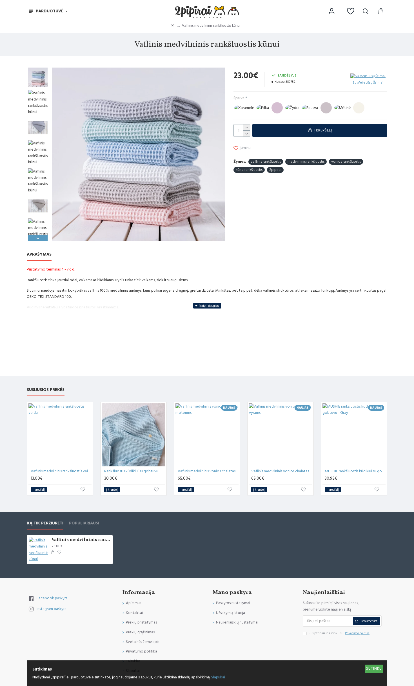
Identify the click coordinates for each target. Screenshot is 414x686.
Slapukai (218, 677)
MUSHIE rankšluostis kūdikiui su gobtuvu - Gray (355, 471)
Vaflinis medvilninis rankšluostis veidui (61, 471)
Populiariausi (84, 523)
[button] (38, 69)
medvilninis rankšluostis (306, 161)
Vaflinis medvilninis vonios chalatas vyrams (281, 471)
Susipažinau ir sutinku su (339, 633)
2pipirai (275, 169)
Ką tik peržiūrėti (45, 523)
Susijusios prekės (45, 390)
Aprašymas (39, 254)
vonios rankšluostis (346, 161)
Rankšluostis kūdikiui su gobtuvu (131, 471)
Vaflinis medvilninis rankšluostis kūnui (81, 540)
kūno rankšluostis (249, 169)
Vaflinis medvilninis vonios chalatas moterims (208, 471)
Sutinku (374, 668)
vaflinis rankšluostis (266, 161)
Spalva (238, 98)
